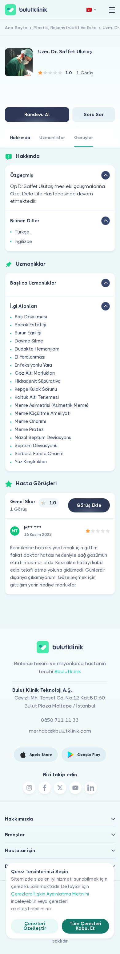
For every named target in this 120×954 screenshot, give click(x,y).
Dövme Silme (29, 341)
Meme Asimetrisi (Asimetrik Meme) (51, 405)
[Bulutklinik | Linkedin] (91, 788)
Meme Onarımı (30, 421)
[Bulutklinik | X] (60, 788)
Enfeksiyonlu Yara (33, 365)
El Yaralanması (30, 357)
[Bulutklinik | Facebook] (44, 788)
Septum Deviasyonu (36, 445)
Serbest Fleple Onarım (39, 453)
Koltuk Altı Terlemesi (37, 397)
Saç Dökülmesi (31, 317)
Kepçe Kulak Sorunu (36, 389)
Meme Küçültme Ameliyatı (42, 413)
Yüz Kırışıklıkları (31, 461)
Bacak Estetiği (30, 325)
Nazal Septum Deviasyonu (43, 437)
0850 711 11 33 (60, 720)
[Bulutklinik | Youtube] (75, 788)
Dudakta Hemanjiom (37, 349)
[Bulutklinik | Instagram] (29, 788)
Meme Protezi (30, 429)
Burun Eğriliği (28, 333)
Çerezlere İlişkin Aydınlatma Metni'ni (50, 894)
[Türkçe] (91, 10)
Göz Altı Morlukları (35, 373)
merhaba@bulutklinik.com (60, 731)
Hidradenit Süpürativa (38, 381)
